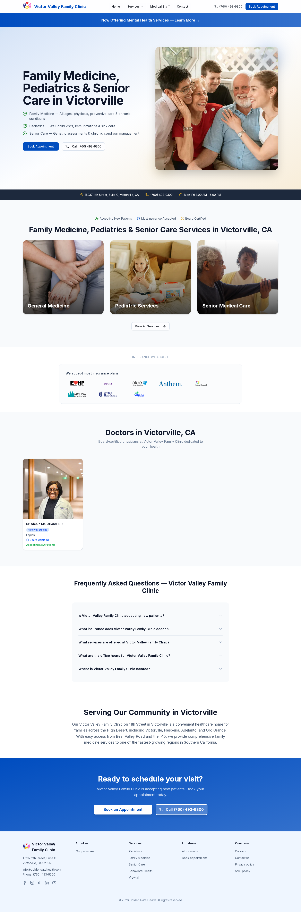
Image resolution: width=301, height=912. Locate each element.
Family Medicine (139, 858)
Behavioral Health (141, 871)
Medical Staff (160, 6)
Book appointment (194, 858)
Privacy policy (244, 864)
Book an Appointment (123, 809)
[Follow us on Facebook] (25, 883)
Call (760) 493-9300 (86, 146)
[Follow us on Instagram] (32, 883)
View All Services (147, 326)
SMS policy (242, 871)
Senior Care (137, 864)
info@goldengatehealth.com (42, 869)
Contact (182, 6)
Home (116, 6)
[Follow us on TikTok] (39, 883)
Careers (240, 851)
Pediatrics (135, 851)
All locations (190, 851)
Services (133, 6)
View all (134, 877)
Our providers (85, 851)
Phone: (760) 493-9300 (39, 874)
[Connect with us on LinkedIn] (47, 883)
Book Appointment (262, 6)
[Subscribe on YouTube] (54, 883)
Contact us (242, 858)
